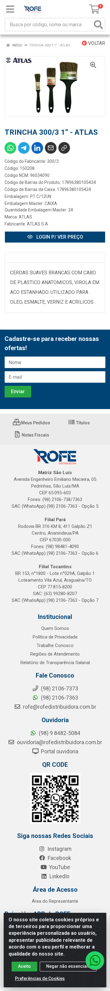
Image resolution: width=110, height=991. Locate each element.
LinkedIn (58, 876)
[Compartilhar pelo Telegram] (24, 148)
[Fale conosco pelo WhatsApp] (95, 960)
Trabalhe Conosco (55, 645)
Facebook (58, 858)
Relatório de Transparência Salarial (55, 662)
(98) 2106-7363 (59, 698)
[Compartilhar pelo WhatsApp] (10, 148)
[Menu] (10, 9)
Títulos (82, 422)
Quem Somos (55, 628)
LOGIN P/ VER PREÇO (59, 237)
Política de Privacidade (55, 637)
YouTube (59, 867)
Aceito (24, 966)
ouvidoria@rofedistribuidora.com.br (59, 742)
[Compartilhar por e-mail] (51, 148)
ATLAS (25, 216)
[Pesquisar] (98, 24)
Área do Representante (55, 901)
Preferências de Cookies (40, 978)
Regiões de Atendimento (55, 654)
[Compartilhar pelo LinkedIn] (37, 148)
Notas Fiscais (35, 435)
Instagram (59, 849)
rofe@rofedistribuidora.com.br (59, 707)
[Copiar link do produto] (64, 148)
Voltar (96, 43)
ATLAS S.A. (38, 223)
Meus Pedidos (35, 422)
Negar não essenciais (68, 966)
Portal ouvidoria (59, 751)
